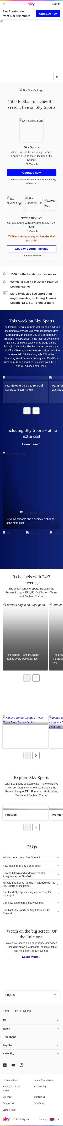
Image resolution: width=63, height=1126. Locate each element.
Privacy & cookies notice (12, 1088)
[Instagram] (21, 1065)
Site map (7, 1096)
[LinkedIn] (4, 1065)
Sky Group (39, 1103)
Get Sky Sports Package (31, 248)
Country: (43, 1119)
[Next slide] (36, 410)
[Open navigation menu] (3, 4)
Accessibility (40, 1086)
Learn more (30, 444)
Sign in (56, 4)
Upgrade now (48, 13)
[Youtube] (13, 1065)
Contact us (39, 1096)
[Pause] (56, 76)
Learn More (30, 956)
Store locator (9, 1109)
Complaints (8, 1103)
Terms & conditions (43, 1080)
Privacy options (10, 1080)
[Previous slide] (27, 410)
